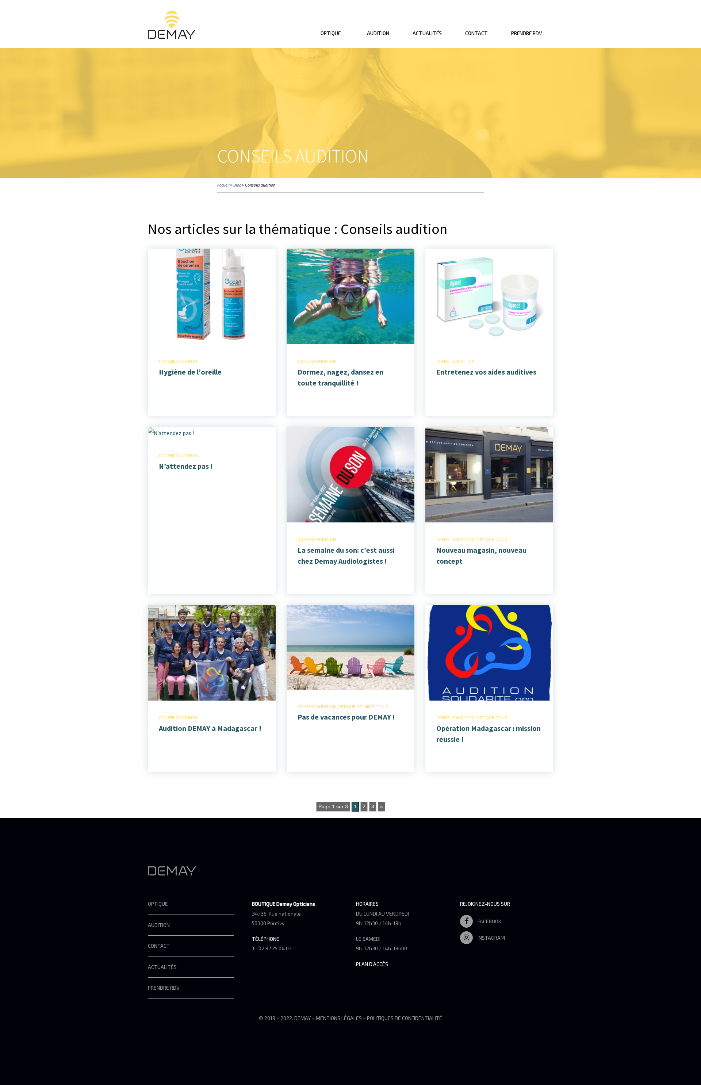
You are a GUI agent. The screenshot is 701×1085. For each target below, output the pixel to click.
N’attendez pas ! (186, 466)
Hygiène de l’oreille (190, 371)
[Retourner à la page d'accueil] (171, 34)
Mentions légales (339, 1018)
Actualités (427, 33)
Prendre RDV (526, 33)
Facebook (488, 921)
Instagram (490, 938)
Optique (331, 33)
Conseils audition (178, 361)
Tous (501, 539)
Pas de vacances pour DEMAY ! (346, 716)
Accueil (223, 185)
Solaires (366, 706)
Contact (476, 33)
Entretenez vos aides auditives (486, 371)
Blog (237, 185)
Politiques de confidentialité (404, 1018)
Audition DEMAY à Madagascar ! (210, 728)
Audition (378, 33)
